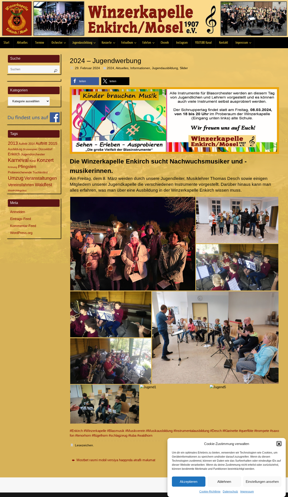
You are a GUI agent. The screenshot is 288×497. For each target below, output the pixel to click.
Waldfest (43, 184)
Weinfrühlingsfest (17, 190)
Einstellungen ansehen (262, 481)
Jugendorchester (33, 154)
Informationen (140, 68)
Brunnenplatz (30, 149)
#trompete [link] (261, 431)
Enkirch (14, 154)
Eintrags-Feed (20, 219)
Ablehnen (224, 481)
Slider (184, 68)
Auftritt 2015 (46, 143)
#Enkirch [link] (76, 431)
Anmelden (17, 212)
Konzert (45, 160)
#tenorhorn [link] (83, 435)
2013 (13, 143)
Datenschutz (230, 491)
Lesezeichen (84, 445)
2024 (110, 68)
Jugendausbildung (165, 68)
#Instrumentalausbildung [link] (191, 431)
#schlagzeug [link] (118, 435)
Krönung (12, 167)
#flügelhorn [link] (100, 435)
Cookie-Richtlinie (209, 491)
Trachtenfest (40, 172)
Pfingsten (27, 166)
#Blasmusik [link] (115, 431)
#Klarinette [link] (230, 431)
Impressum (247, 491)
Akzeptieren (188, 481)
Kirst (32, 161)
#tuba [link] (132, 435)
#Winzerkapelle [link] (95, 431)
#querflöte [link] (246, 431)
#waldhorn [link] (144, 435)
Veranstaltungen (40, 178)
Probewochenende (20, 172)
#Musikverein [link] (135, 431)
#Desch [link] (216, 431)
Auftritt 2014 (27, 143)
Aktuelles (122, 68)
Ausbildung (15, 149)
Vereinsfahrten (21, 185)
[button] (279, 444)
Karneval (18, 160)
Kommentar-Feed (23, 226)
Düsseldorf (45, 149)
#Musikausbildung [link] (159, 431)
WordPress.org (21, 233)
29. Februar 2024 (87, 68)
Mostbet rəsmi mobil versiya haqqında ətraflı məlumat (115, 460)
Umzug (15, 178)
